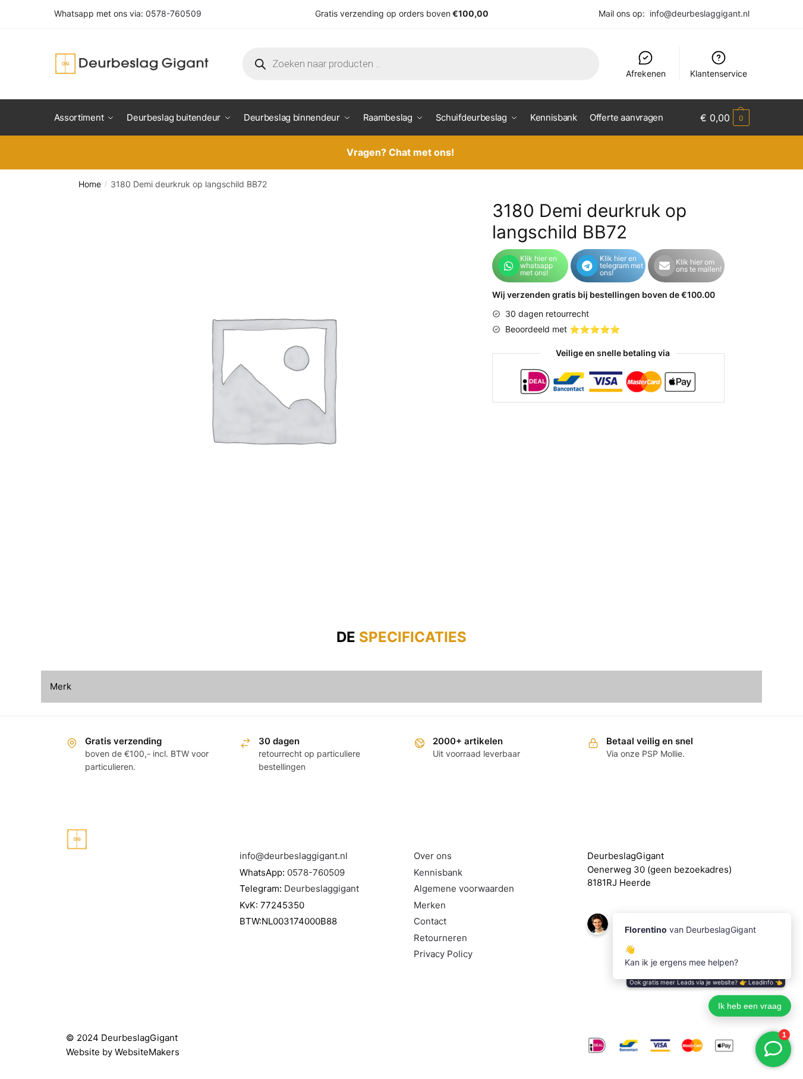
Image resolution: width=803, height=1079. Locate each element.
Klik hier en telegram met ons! (621, 265)
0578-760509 (173, 13)
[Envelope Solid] (664, 265)
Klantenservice (718, 73)
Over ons (433, 855)
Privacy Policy (443, 954)
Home (89, 184)
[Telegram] (587, 265)
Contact (430, 921)
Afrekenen (646, 73)
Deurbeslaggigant (321, 888)
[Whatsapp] (508, 265)
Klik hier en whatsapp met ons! (538, 265)
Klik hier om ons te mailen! (699, 265)
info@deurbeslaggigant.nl (700, 13)
